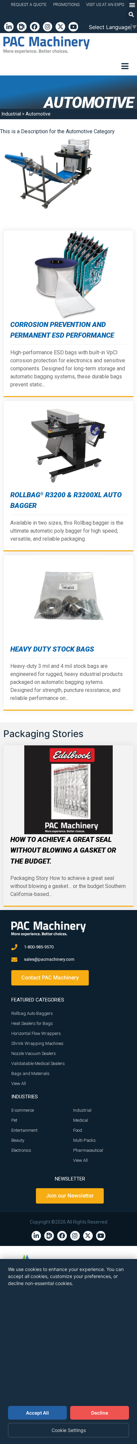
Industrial (11, 114)
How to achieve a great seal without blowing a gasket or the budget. (63, 850)
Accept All (37, 1413)
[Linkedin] (9, 27)
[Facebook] (35, 27)
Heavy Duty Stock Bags (52, 649)
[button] (131, 14)
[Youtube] (73, 27)
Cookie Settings (69, 1430)
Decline (99, 1413)
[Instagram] (48, 27)
